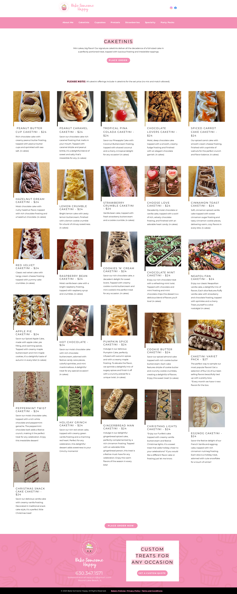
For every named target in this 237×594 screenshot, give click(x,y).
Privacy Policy (133, 591)
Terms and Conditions (152, 591)
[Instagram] (171, 7)
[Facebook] (175, 7)
